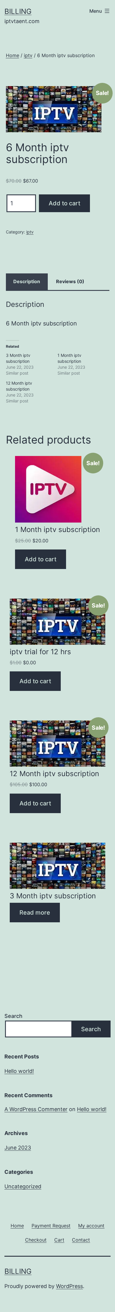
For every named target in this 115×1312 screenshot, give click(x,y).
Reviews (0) (70, 281)
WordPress (69, 1286)
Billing (18, 11)
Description (26, 281)
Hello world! (19, 1071)
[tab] (27, 281)
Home (12, 55)
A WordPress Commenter (36, 1109)
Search (13, 1016)
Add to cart (64, 203)
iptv (28, 55)
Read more (34, 912)
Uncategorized (22, 1186)
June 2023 (17, 1148)
